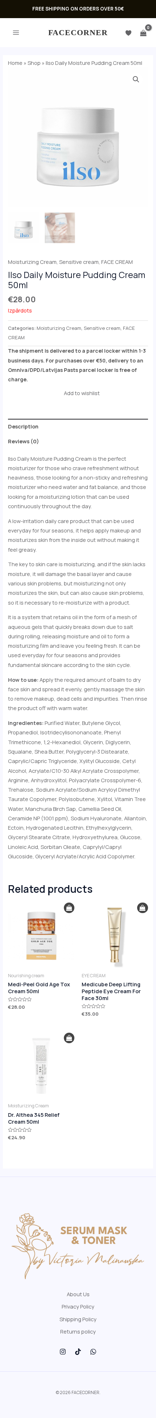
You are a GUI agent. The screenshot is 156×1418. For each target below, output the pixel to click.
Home (15, 62)
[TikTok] (78, 1351)
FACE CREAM (117, 261)
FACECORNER (78, 32)
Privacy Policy (78, 1306)
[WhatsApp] (93, 1351)
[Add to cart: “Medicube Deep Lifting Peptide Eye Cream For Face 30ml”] (142, 908)
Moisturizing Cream (32, 261)
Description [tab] (23, 426)
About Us (78, 1294)
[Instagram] (62, 1351)
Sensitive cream (79, 261)
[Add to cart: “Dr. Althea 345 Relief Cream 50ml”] (69, 1038)
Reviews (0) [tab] (23, 441)
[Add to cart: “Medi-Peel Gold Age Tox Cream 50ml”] (69, 908)
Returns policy (78, 1331)
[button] (136, 79)
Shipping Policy (78, 1319)
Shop (34, 62)
